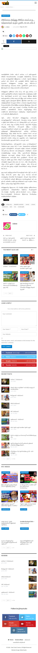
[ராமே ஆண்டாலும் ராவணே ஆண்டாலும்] (27, 259)
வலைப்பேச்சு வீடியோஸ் (19, 642)
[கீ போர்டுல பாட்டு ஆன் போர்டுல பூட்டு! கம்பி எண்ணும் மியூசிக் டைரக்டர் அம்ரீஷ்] (5, 453)
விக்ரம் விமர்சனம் (15, 403)
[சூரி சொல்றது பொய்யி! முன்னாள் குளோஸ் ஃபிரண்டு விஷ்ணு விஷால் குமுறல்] (27, 276)
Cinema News (5, 15)
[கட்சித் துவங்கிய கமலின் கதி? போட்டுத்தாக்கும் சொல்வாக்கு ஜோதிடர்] (28, 477)
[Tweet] (29, 41)
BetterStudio (23, 650)
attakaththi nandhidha (18, 204)
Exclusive (23, 509)
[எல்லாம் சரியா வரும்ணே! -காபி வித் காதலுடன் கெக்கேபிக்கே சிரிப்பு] (5, 390)
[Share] (13, 41)
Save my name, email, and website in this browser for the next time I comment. (18, 341)
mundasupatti (21, 206)
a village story (9, 204)
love (15, 206)
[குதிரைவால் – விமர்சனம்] (5, 421)
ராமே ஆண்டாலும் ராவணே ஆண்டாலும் (21, 427)
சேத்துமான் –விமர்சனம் (17, 395)
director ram (5, 206)
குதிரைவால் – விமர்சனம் (17, 419)
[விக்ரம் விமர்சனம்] (5, 406)
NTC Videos (5, 528)
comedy (27, 204)
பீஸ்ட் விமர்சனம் (15, 411)
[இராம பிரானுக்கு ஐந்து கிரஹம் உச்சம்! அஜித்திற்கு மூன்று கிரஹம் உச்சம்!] (9, 477)
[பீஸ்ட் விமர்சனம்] (5, 414)
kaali (11, 206)
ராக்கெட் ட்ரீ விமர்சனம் (16, 379)
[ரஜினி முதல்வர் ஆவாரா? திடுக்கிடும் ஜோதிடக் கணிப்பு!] (9, 496)
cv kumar (33, 204)
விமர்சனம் (27, 640)
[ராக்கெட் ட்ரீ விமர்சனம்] (10, 259)
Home (11, 640)
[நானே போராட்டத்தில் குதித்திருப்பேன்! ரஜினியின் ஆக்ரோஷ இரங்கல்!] (9, 514)
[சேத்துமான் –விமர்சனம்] (5, 398)
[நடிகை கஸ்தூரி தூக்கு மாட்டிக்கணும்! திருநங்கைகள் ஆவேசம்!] (9, 533)
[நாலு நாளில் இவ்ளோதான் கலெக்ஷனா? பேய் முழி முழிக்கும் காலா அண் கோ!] (28, 533)
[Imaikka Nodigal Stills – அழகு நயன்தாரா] (28, 514)
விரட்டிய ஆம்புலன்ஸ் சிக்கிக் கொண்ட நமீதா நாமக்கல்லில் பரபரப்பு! (9, 240)
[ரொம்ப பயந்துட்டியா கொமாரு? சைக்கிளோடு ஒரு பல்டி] (10, 276)
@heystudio (22, 609)
